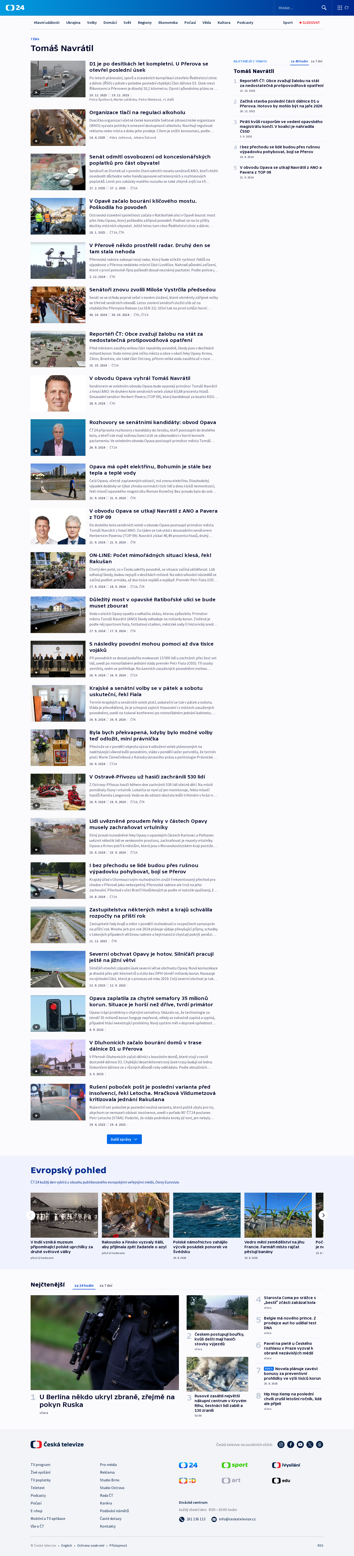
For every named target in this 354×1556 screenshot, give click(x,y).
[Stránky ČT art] (231, 1480)
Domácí (110, 22)
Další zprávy (121, 1139)
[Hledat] (324, 7)
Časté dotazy (110, 1518)
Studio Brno (109, 1480)
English (66, 1545)
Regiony (145, 22)
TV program (40, 1464)
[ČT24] (15, 8)
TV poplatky (41, 1480)
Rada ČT (106, 1495)
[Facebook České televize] (291, 1444)
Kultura (224, 22)
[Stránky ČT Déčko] (187, 1480)
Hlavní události (46, 22)
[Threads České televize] (319, 1444)
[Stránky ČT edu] (281, 1480)
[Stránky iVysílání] (286, 1464)
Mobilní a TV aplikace (48, 1518)
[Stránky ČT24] (188, 1464)
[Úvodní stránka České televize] (58, 1444)
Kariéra (106, 1503)
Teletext (38, 1487)
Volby (92, 22)
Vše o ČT (37, 1526)
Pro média (108, 1464)
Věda (207, 22)
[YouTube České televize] (300, 1444)
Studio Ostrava (112, 1487)
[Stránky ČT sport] (235, 1464)
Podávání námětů (114, 1510)
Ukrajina (73, 22)
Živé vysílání (40, 1472)
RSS (320, 1545)
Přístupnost (118, 1545)
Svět (127, 22)
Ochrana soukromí (90, 1545)
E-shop (36, 1510)
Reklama (107, 1472)
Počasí (190, 22)
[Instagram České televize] (281, 1444)
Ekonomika (168, 22)
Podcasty (245, 22)
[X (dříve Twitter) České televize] (310, 1444)
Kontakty (108, 1526)
